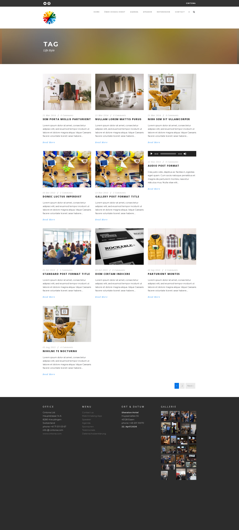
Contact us (87, 412)
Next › (190, 385)
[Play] (151, 153)
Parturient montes (164, 274)
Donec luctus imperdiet (62, 196)
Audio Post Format (163, 165)
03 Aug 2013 (49, 347)
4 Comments (66, 347)
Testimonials (88, 430)
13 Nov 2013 (101, 193)
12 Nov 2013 (154, 162)
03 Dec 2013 (49, 193)
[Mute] (185, 153)
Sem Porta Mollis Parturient (67, 119)
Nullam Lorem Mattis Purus (118, 119)
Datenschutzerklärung (94, 433)
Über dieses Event (114, 12)
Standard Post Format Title (66, 274)
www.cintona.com (52, 433)
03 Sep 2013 (154, 270)
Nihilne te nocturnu (60, 351)
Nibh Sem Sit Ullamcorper (169, 119)
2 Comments (66, 193)
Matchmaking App (92, 416)
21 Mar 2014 (49, 115)
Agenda (134, 12)
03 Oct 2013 (101, 270)
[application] (172, 154)
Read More (49, 142)
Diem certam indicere (112, 274)
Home (97, 12)
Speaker (147, 12)
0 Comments (67, 115)
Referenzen (163, 12)
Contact (180, 12)
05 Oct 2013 (49, 270)
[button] (164, 416)
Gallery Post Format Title (117, 196)
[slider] (191, 149)
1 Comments (66, 270)
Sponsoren (88, 426)
